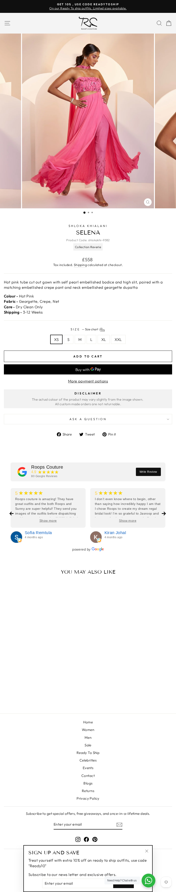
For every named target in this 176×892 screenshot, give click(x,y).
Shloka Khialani (88, 226)
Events (88, 768)
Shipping (80, 265)
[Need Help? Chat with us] (148, 880)
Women (88, 730)
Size (85, 329)
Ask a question (88, 419)
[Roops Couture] (22, 472)
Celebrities (88, 760)
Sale (88, 745)
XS (56, 339)
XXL (118, 339)
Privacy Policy (88, 798)
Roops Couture (47, 467)
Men (88, 737)
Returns (88, 791)
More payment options (88, 381)
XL (103, 339)
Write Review (148, 471)
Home (88, 722)
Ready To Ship (88, 752)
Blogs (87, 783)
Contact (88, 775)
